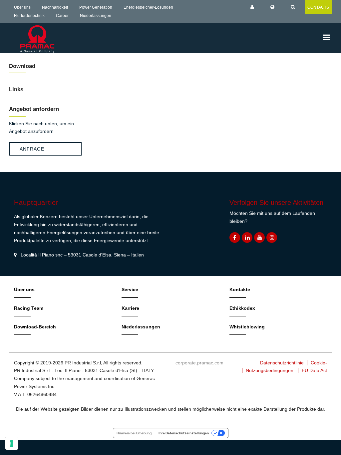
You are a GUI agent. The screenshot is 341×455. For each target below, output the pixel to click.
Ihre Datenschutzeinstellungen (184, 433)
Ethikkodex (242, 308)
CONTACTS (318, 7)
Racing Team (28, 308)
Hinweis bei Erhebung (134, 433)
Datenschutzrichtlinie (282, 362)
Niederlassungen (95, 15)
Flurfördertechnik (29, 15)
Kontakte (239, 289)
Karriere (130, 308)
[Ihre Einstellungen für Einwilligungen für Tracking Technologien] (11, 443)
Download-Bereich (35, 326)
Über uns (22, 7)
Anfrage (32, 149)
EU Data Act (314, 370)
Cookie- (319, 362)
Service (130, 289)
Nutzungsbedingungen (269, 370)
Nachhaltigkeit (55, 7)
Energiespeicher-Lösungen (148, 7)
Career (62, 15)
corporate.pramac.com (199, 362)
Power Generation (95, 7)
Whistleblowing (247, 326)
